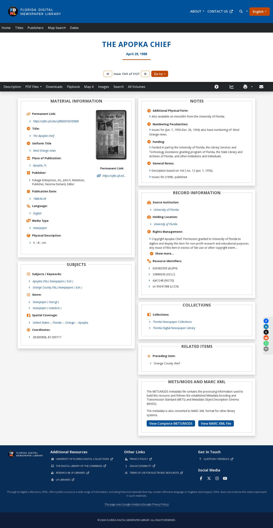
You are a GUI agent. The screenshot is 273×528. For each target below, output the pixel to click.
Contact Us (217, 11)
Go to (158, 74)
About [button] (195, 11)
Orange (70, 322)
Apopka (83, 322)
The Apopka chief (43, 136)
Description (12, 87)
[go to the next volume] (145, 74)
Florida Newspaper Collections (172, 322)
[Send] (261, 86)
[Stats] (233, 87)
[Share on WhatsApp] (268, 343)
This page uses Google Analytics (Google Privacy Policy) (136, 504)
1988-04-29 (39, 199)
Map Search (57, 28)
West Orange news (44, 150)
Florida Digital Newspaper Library (174, 328)
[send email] (268, 348)
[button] (243, 11)
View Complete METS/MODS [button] (170, 423)
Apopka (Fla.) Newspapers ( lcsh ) (53, 281)
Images (103, 87)
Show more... (164, 253)
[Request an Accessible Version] (218, 87)
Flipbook (73, 87)
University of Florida (166, 210)
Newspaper (40, 228)
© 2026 (137, 520)
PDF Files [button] (32, 87)
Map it (89, 87)
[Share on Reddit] (268, 337)
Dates (74, 28)
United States (41, 322)
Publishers (36, 28)
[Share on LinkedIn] (268, 326)
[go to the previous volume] (108, 74)
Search (119, 87)
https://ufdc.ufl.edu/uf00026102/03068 (56, 121)
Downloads (54, 87)
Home (6, 28)
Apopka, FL (40, 165)
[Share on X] (268, 332)
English (258, 11)
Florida (57, 322)
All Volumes (136, 87)
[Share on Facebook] (268, 320)
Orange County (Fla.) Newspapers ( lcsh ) (57, 287)
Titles (19, 28)
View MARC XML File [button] (216, 423)
